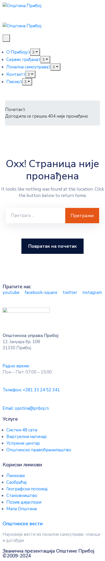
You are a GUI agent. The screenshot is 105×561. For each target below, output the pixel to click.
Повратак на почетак (52, 246)
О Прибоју (17, 52)
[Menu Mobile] (6, 38)
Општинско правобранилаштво (38, 450)
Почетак (13, 110)
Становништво (21, 495)
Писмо (13, 82)
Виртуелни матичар (26, 437)
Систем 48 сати (21, 430)
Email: (26, 408)
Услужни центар (23, 443)
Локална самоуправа (27, 67)
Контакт (14, 74)
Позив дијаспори (23, 502)
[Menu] (35, 52)
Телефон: (31, 390)
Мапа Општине (21, 509)
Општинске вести (23, 523)
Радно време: (16, 366)
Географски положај (26, 489)
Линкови (15, 476)
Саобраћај (16, 482)
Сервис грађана (22, 60)
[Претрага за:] (35, 215)
